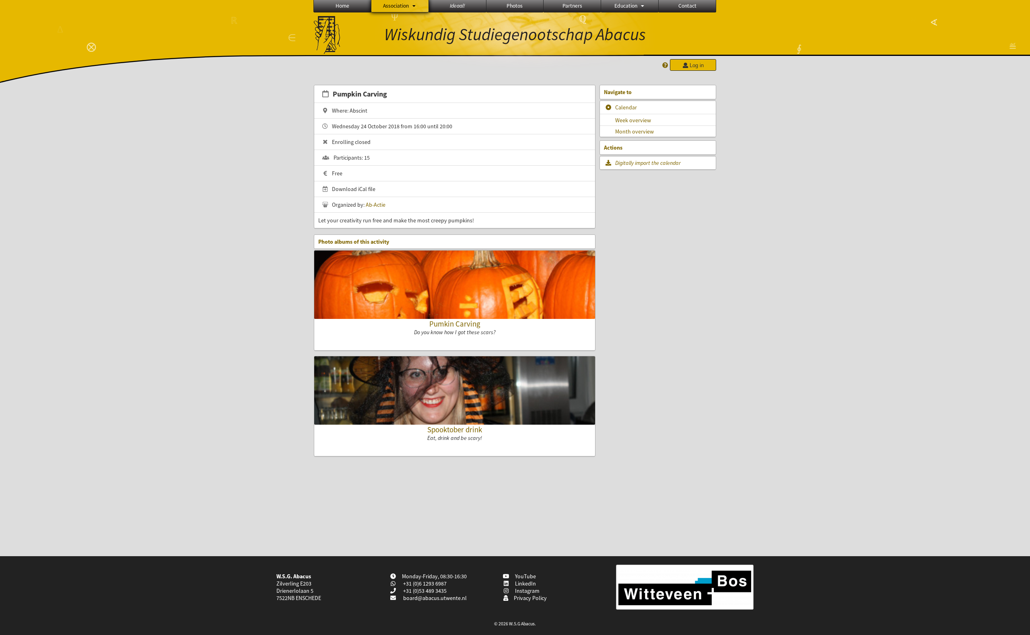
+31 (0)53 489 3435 (424, 590)
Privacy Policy (529, 598)
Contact (687, 5)
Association (396, 5)
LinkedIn (524, 583)
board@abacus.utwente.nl (435, 598)
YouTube (524, 576)
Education (625, 5)
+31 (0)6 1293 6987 (424, 583)
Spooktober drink (454, 429)
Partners (572, 5)
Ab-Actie (375, 204)
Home (342, 5)
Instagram (526, 590)
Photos (515, 5)
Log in (696, 65)
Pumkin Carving (454, 324)
